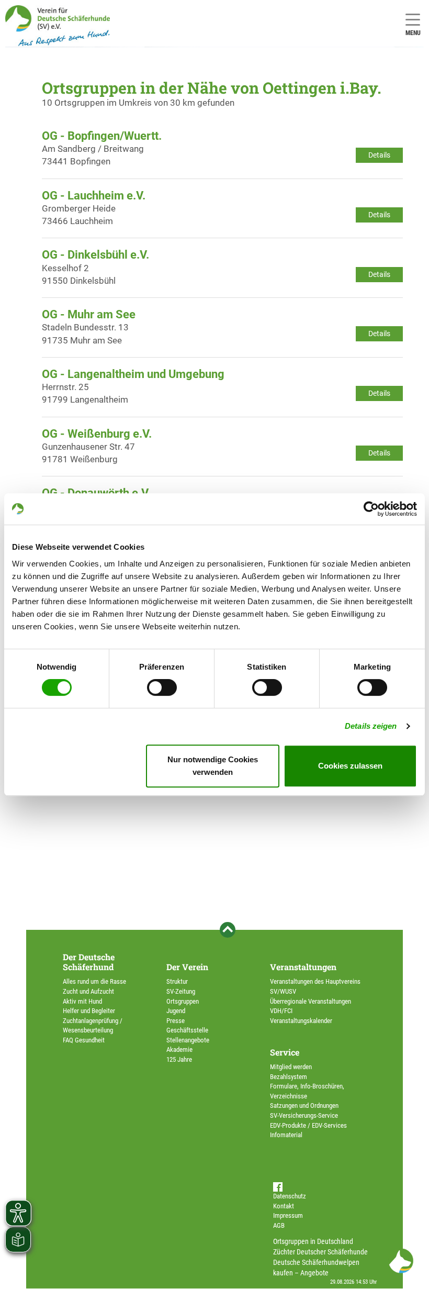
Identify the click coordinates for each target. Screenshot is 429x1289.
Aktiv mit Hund (82, 1001)
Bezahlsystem (288, 1077)
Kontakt (283, 1206)
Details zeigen (371, 725)
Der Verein (187, 966)
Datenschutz (289, 1196)
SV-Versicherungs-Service (304, 1115)
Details (379, 155)
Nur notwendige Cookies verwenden (212, 765)
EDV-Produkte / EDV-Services (308, 1125)
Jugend (175, 1011)
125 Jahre (179, 1059)
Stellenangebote (187, 1040)
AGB (279, 1225)
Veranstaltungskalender (301, 1021)
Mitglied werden (291, 1067)
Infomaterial (286, 1135)
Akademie (179, 1049)
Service (284, 1052)
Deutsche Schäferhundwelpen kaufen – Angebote (316, 1267)
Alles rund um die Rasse (94, 981)
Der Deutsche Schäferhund (89, 961)
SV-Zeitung (180, 991)
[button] (400, 1260)
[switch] (162, 687)
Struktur (177, 981)
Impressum (288, 1215)
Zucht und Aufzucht (88, 991)
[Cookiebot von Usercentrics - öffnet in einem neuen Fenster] (371, 509)
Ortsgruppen (182, 1001)
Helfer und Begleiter (89, 1011)
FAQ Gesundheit (84, 1040)
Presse (175, 1021)
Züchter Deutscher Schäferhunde (320, 1252)
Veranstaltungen (303, 966)
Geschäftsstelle (187, 1030)
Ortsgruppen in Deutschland (313, 1241)
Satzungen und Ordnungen (304, 1105)
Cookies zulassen (350, 765)
